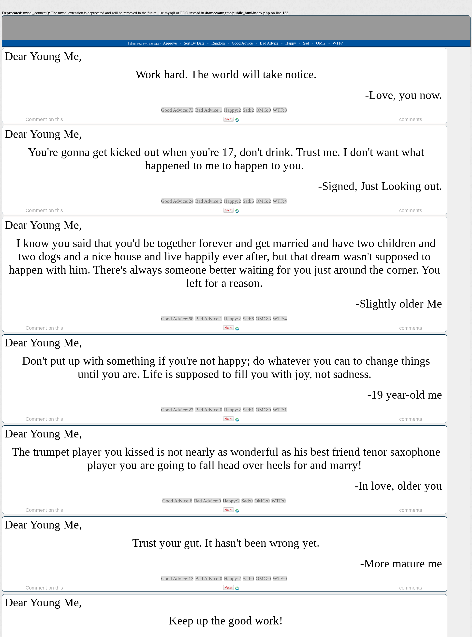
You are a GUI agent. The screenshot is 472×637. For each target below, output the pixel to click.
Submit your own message (143, 43)
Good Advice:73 (177, 110)
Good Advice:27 (177, 409)
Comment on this (44, 119)
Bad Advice (269, 43)
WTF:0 (278, 500)
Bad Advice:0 (208, 409)
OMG (320, 43)
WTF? (338, 43)
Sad (306, 43)
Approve (170, 43)
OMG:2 (263, 201)
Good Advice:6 (177, 500)
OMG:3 (263, 318)
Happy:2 (232, 110)
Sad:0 (247, 500)
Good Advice (242, 43)
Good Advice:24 (177, 201)
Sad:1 (248, 409)
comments (410, 119)
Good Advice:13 (177, 578)
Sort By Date (194, 43)
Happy (290, 43)
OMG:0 (263, 110)
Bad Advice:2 (208, 201)
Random (218, 43)
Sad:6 (248, 201)
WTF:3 (280, 110)
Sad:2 (248, 110)
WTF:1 (280, 409)
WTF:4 (280, 201)
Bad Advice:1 (208, 110)
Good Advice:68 (177, 318)
